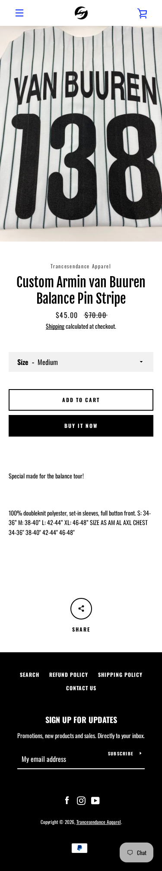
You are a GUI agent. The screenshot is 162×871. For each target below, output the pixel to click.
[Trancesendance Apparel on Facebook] (67, 799)
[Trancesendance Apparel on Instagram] (81, 799)
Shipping (55, 325)
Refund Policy (68, 674)
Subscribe (120, 753)
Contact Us (81, 688)
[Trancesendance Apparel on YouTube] (95, 799)
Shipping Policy (120, 674)
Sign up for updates (81, 719)
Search (29, 674)
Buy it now (81, 425)
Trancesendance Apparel (98, 821)
